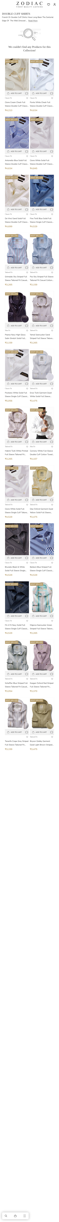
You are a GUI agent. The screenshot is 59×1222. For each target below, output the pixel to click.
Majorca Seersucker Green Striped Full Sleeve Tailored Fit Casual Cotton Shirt (41, 627)
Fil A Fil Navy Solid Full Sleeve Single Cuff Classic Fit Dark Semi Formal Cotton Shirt (16, 627)
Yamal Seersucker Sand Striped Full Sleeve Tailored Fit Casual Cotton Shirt (41, 336)
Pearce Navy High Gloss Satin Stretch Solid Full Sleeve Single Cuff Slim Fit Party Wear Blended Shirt (16, 336)
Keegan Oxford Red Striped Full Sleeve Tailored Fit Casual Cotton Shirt (41, 685)
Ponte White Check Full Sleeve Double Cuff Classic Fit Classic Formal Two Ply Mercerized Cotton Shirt (41, 104)
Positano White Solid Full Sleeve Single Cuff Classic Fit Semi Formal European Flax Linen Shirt (16, 395)
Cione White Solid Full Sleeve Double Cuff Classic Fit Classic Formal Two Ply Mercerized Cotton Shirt (41, 162)
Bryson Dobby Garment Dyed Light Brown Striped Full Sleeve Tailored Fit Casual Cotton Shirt (41, 743)
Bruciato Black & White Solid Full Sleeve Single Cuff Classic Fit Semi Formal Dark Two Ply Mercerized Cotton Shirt (15, 569)
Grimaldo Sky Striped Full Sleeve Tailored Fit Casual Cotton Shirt (16, 278)
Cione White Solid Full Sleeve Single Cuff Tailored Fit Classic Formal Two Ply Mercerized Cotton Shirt (16, 511)
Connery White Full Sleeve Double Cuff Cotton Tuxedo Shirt (42, 453)
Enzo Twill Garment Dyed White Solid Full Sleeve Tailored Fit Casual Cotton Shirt (41, 395)
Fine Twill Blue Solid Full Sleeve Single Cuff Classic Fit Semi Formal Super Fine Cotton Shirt (41, 220)
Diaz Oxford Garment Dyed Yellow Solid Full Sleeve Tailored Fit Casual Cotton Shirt (41, 511)
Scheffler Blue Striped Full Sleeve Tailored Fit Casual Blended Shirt (16, 685)
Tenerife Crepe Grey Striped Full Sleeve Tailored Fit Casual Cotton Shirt (16, 743)
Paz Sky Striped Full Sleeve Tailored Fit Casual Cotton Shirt (41, 278)
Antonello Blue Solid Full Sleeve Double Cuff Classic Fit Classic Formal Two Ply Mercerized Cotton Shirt (16, 162)
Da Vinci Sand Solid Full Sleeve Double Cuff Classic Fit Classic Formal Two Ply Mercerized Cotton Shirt (16, 220)
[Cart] (15, 1216)
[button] (6, 1216)
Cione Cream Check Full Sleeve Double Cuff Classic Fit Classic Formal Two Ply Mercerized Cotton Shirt (16, 104)
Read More (32, 20)
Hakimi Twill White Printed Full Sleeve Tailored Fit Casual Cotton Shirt (16, 453)
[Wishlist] (49, 5)
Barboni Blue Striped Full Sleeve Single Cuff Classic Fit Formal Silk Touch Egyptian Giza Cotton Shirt (41, 569)
